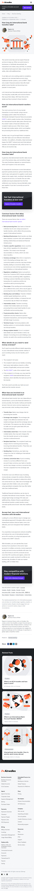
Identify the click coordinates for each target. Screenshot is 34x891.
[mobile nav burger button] (30, 2)
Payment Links (5, 819)
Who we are (21, 811)
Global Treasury (22, 784)
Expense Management (7, 799)
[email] (16, 644)
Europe (23, 590)
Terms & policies (22, 816)
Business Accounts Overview (6, 780)
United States (28, 595)
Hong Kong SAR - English (8, 592)
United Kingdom (19, 595)
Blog (8, 13)
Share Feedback (22, 842)
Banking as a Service (23, 781)
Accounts (3, 853)
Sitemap (23, 871)
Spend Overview (5, 794)
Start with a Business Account (14, 578)
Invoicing (3, 832)
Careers (20, 821)
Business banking (16, 13)
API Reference (21, 804)
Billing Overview (5, 829)
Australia (22, 587)
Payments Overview (6, 811)
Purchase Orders (5, 804)
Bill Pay (3, 802)
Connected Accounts (6, 850)
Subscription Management (8, 835)
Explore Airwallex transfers (13, 204)
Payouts (3, 861)
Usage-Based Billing (6, 837)
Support (20, 839)
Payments (3, 855)
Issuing (3, 863)
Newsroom (21, 834)
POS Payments (5, 822)
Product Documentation (24, 801)
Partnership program (23, 824)
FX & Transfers (5, 786)
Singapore (12, 595)
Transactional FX (5, 858)
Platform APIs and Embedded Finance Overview (6, 846)
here (7, 888)
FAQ (19, 837)
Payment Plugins (5, 817)
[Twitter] (4, 874)
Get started (27, 7)
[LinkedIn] (7, 874)
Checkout (3, 814)
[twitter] (11, 644)
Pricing (19, 794)
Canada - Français (16, 590)
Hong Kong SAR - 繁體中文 (23, 592)
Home (3, 13)
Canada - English (6, 590)
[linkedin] (14, 644)
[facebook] (8, 644)
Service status (21, 845)
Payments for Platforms (24, 786)
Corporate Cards (5, 796)
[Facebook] (2, 874)
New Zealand (5, 595)
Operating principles (23, 814)
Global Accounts (5, 784)
